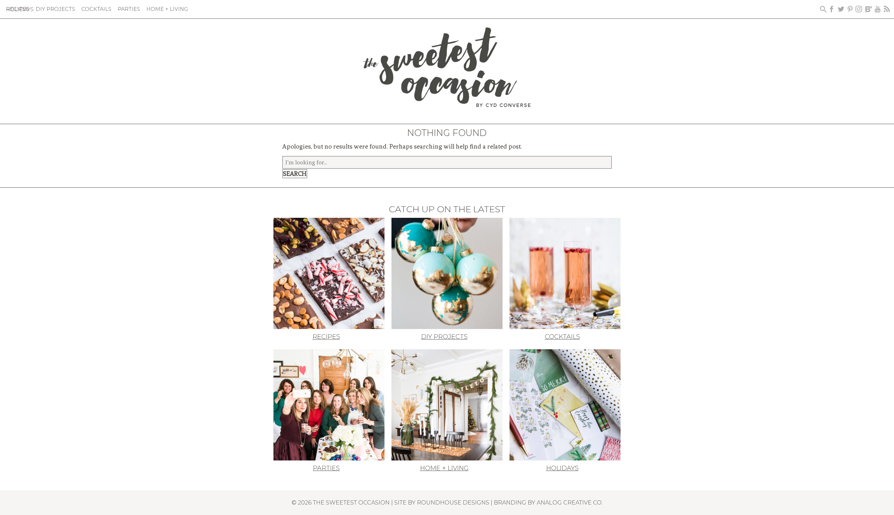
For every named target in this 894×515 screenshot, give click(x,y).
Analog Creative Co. (570, 502)
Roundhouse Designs (453, 502)
